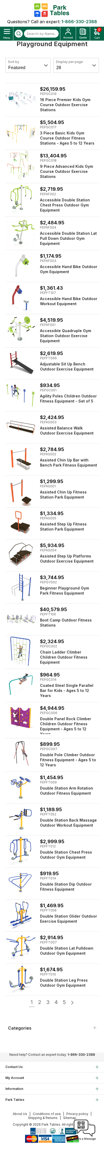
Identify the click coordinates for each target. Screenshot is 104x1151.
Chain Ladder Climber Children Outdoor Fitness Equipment (63, 657)
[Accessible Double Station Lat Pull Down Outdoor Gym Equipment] (20, 232)
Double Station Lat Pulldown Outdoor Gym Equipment (66, 950)
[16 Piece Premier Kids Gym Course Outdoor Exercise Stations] (20, 98)
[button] (84, 1140)
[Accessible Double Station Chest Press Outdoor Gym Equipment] (20, 198)
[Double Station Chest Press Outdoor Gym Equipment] (20, 851)
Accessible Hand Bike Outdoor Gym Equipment (68, 269)
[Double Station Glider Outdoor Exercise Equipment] (20, 915)
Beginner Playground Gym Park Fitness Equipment (64, 590)
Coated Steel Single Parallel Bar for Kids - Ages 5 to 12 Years (66, 690)
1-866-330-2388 (79, 21)
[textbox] (41, 34)
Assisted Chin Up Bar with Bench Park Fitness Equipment (68, 462)
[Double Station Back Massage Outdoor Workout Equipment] (20, 819)
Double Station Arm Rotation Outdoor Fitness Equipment (66, 790)
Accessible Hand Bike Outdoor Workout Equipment (68, 301)
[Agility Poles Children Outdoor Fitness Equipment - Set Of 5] (20, 395)
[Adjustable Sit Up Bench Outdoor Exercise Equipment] (20, 363)
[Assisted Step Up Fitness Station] (20, 523)
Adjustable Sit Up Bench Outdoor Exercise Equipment (67, 366)
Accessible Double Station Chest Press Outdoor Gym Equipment (65, 205)
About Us (20, 1114)
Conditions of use (47, 1114)
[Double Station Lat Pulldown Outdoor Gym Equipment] (20, 947)
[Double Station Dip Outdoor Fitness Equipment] (20, 883)
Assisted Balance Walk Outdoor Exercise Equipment (67, 430)
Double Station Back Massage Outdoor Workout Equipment (68, 822)
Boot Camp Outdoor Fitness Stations (66, 622)
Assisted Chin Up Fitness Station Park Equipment (63, 494)
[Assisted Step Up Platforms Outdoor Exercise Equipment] (20, 555)
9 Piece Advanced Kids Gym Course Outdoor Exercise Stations (66, 171)
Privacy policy (77, 1114)
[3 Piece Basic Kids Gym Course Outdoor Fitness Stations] (20, 132)
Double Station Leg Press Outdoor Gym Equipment (64, 982)
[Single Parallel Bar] (20, 684)
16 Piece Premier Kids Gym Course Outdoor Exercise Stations (65, 104)
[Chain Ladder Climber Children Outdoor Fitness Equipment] (20, 651)
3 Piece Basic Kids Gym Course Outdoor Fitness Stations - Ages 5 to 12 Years (67, 138)
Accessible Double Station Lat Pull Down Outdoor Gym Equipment (68, 238)
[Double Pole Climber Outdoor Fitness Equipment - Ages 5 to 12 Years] (20, 753)
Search (19, 34)
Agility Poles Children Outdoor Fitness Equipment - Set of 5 (68, 398)
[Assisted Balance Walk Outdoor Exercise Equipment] (20, 427)
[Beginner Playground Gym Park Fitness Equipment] (20, 587)
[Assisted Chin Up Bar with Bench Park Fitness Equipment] (20, 459)
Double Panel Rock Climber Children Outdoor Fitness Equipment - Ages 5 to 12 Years (65, 726)
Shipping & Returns (43, 1118)
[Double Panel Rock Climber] (20, 717)
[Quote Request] (83, 34)
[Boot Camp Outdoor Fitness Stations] (20, 619)
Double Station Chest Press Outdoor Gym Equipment (66, 854)
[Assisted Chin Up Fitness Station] (20, 491)
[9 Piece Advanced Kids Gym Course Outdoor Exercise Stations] (20, 165)
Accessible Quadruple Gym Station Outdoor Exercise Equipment (65, 335)
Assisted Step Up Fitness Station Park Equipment (63, 526)
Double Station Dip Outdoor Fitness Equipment (66, 886)
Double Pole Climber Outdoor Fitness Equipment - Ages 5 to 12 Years (68, 759)
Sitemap (69, 1118)
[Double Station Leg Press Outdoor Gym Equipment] (20, 979)
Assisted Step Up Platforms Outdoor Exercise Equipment (67, 558)
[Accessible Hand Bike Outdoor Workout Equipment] (20, 297)
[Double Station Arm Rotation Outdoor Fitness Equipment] (20, 787)
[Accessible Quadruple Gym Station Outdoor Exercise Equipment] (20, 329)
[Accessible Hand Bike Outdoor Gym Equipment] (20, 265)
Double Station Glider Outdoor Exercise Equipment (68, 918)
